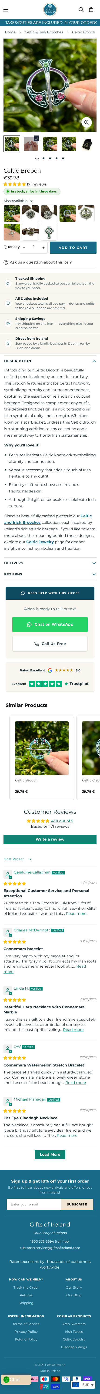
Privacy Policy (26, 1331)
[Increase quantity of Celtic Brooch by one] (43, 247)
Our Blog (73, 1295)
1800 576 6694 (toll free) (50, 1241)
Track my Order (26, 1287)
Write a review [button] (50, 839)
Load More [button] (50, 1154)
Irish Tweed (74, 1331)
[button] (91, 9)
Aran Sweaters (74, 1324)
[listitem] (41, 758)
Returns (26, 1295)
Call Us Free (54, 644)
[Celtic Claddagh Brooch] (67, 213)
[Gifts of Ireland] (50, 9)
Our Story (74, 1287)
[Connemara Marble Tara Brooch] (30, 232)
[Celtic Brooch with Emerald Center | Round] (49, 213)
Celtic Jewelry (74, 1339)
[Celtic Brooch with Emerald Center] (30, 213)
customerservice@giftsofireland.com (50, 1248)
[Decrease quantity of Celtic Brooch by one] (24, 247)
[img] (14, 883)
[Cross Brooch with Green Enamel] (49, 232)
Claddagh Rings (74, 1347)
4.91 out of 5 (62, 821)
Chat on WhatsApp (54, 624)
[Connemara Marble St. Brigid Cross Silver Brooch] (11, 232)
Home (10, 32)
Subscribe (77, 1204)
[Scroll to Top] (91, 1369)
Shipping (26, 1303)
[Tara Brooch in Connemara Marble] (86, 213)
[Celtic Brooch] (11, 213)
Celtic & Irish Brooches (44, 32)
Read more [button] (76, 913)
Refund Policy (26, 1339)
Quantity (11, 247)
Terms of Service (26, 1324)
